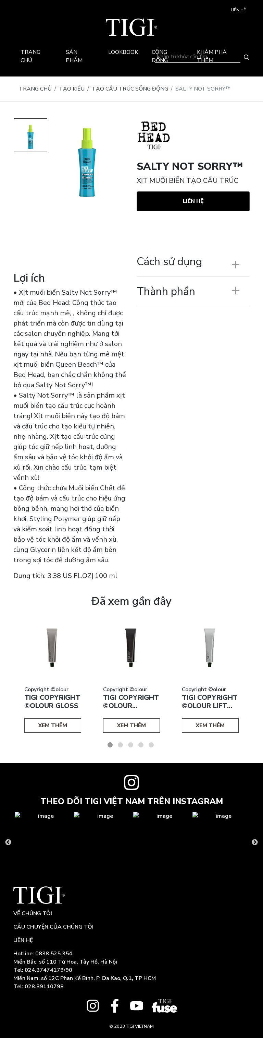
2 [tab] (120, 744)
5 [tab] (151, 744)
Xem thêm (52, 725)
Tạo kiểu (72, 89)
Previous (8, 842)
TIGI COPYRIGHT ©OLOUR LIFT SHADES (210, 706)
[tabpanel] (52, 675)
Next (254, 842)
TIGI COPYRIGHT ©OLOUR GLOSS (52, 701)
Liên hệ (238, 10)
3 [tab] (130, 744)
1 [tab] (110, 744)
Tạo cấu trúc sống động (130, 89)
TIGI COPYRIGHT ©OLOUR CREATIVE (131, 706)
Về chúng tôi (32, 913)
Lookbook (123, 52)
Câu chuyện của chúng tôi (53, 927)
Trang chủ (35, 89)
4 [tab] (140, 744)
